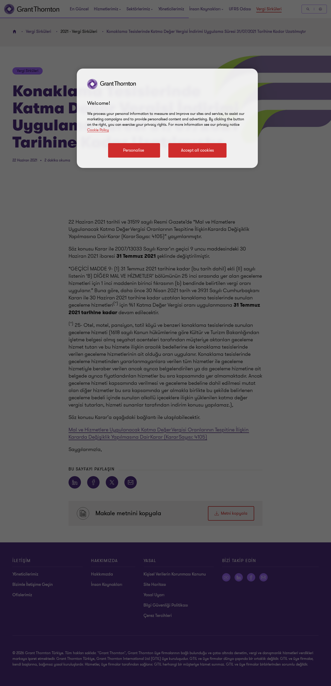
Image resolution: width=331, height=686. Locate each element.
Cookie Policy (98, 130)
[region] (167, 118)
